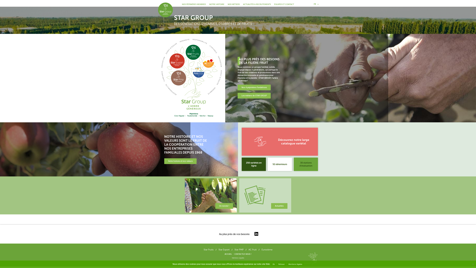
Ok (274, 264)
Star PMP (239, 250)
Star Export (224, 250)
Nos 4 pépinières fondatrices (254, 87)
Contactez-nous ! (242, 254)
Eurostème (267, 250)
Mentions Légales (238, 258)
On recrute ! (224, 206)
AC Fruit (253, 250)
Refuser (281, 264)
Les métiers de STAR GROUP (254, 95)
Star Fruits (209, 250)
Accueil (228, 254)
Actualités (279, 206)
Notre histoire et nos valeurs (180, 161)
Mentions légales (295, 264)
